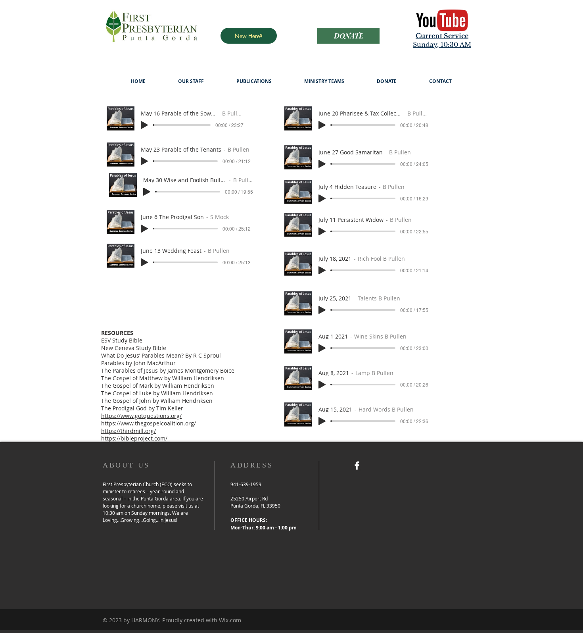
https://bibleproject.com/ (134, 438)
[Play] (144, 125)
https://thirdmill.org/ (128, 431)
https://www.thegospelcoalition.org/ (148, 423)
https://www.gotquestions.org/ (141, 415)
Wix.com (230, 620)
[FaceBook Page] (356, 465)
